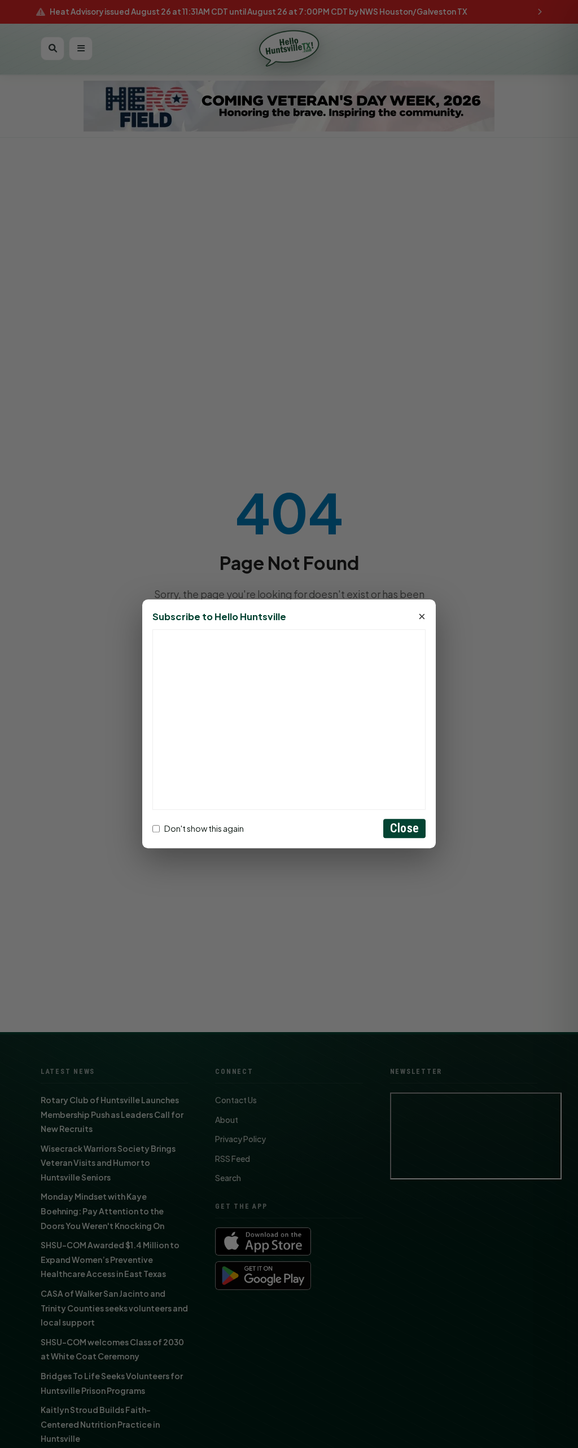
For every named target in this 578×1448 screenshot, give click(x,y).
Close (404, 829)
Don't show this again (204, 828)
